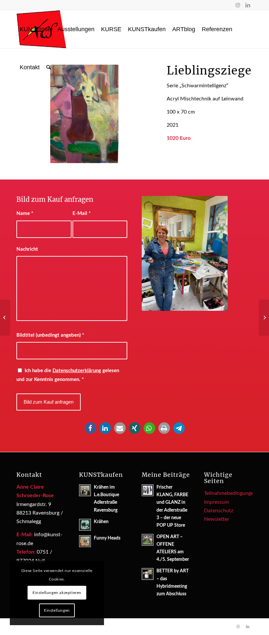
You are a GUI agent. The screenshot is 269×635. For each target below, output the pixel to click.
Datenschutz (218, 510)
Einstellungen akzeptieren (56, 593)
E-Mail (81, 213)
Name (24, 213)
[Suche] (48, 67)
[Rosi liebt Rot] (264, 318)
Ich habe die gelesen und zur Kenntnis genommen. (67, 375)
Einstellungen (57, 610)
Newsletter (216, 519)
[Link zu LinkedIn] (248, 5)
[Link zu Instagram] (237, 5)
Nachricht (27, 249)
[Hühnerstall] (5, 318)
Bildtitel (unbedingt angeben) (50, 335)
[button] (90, 428)
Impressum (216, 502)
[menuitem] (35, 29)
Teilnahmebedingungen (230, 493)
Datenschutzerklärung (76, 370)
